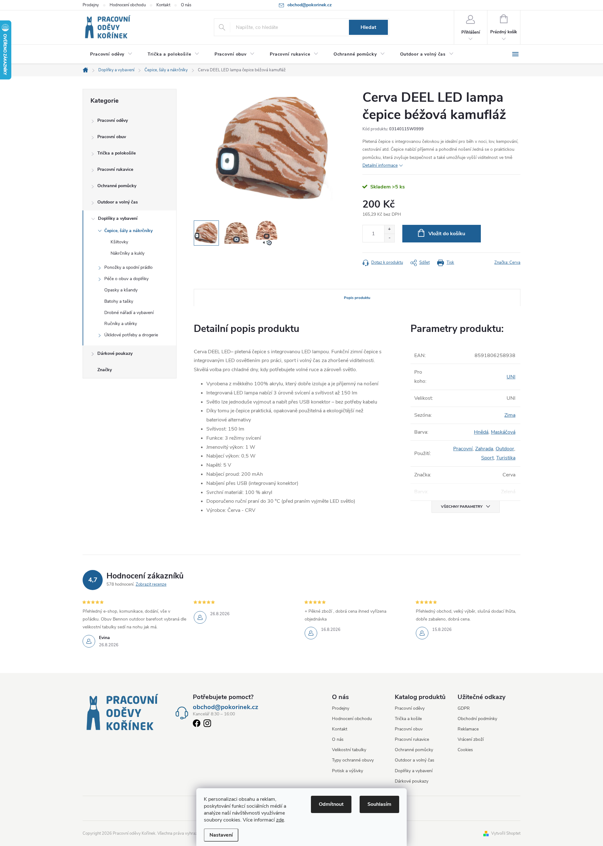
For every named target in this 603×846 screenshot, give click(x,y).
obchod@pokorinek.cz (225, 707)
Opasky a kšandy (121, 290)
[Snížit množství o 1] (389, 238)
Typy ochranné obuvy (353, 760)
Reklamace (468, 729)
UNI (511, 376)
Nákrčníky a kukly (127, 253)
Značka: (507, 262)
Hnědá (481, 432)
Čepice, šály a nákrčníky (128, 231)
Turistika (505, 457)
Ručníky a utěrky (120, 324)
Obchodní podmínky (477, 719)
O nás (186, 5)
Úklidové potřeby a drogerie (131, 335)
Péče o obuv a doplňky (126, 279)
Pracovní (463, 448)
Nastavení (221, 835)
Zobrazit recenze (151, 584)
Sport (487, 457)
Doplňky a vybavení (118, 218)
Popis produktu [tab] (357, 297)
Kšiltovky (119, 242)
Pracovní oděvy (112, 120)
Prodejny (91, 5)
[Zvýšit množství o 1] (389, 229)
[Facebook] (196, 724)
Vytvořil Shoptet (505, 833)
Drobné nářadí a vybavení (129, 313)
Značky (104, 370)
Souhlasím (379, 804)
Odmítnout (331, 804)
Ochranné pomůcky (116, 186)
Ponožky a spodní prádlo (128, 267)
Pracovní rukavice (115, 169)
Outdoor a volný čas (117, 202)
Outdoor (505, 448)
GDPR (464, 708)
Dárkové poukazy (115, 353)
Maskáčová (503, 432)
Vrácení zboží (471, 739)
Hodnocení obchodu (128, 5)
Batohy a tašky (118, 301)
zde (280, 819)
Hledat (368, 27)
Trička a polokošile (116, 153)
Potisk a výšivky (347, 771)
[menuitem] (111, 54)
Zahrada (484, 448)
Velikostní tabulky (349, 750)
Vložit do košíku (446, 233)
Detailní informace (380, 165)
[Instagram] (207, 724)
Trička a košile (408, 719)
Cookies (465, 750)
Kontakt (163, 5)
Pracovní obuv (111, 137)
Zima (509, 415)
